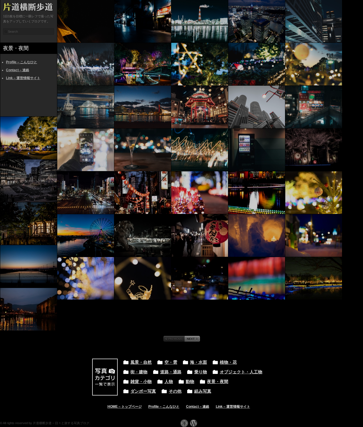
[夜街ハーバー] (142, 107)
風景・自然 (141, 362)
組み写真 (202, 391)
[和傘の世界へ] (313, 150)
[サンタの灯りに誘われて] (256, 64)
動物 (190, 381)
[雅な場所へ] (199, 235)
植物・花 (228, 362)
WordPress (193, 423)
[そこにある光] (256, 107)
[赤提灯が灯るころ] (142, 192)
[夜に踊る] (85, 64)
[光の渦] (85, 278)
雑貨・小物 (141, 381)
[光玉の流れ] (256, 192)
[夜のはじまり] (85, 235)
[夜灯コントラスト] (142, 21)
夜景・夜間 (217, 381)
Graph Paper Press (184, 423)
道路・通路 (171, 372)
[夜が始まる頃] (28, 180)
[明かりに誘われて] (256, 150)
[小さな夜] (199, 278)
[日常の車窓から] (28, 266)
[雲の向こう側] (28, 223)
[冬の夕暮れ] (313, 64)
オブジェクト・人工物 (241, 372)
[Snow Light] (256, 235)
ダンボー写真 (143, 391)
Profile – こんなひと (21, 62)
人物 (168, 381)
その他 (175, 391)
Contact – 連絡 (17, 70)
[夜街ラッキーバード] (313, 107)
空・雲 (170, 362)
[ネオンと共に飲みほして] (142, 150)
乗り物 (200, 372)
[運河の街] (28, 309)
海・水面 (198, 362)
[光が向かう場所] (313, 192)
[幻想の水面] (142, 64)
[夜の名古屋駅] (313, 21)
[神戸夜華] (199, 107)
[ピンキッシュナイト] (199, 192)
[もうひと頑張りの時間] (85, 192)
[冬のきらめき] (28, 138)
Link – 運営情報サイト (23, 78)
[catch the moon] (142, 278)
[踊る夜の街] (199, 150)
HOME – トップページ (124, 407)
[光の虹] (256, 278)
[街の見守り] (142, 235)
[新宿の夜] (256, 21)
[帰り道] (313, 278)
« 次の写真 (192, 339)
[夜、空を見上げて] (85, 21)
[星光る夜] (199, 64)
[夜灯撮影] (85, 150)
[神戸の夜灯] (85, 107)
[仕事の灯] (199, 21)
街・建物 (138, 372)
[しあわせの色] (313, 235)
